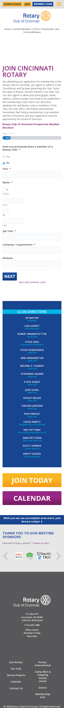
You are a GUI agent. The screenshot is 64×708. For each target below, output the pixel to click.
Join (27, 4)
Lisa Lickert (32, 325)
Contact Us (16, 688)
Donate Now (12, 4)
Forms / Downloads (43, 29)
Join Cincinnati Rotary (28, 71)
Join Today (32, 480)
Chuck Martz (32, 421)
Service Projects (16, 675)
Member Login (43, 4)
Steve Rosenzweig (32, 350)
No (7, 162)
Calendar (32, 498)
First (5, 205)
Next (9, 276)
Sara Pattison (32, 437)
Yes (8, 156)
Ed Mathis (32, 317)
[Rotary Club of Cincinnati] (32, 15)
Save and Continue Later (32, 282)
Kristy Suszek (32, 453)
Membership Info (42, 695)
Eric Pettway (32, 429)
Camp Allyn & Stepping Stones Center (43, 676)
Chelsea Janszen (32, 405)
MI (4, 215)
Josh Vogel (32, 389)
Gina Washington (32, 358)
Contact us (38, 543)
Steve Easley (32, 381)
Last (5, 225)
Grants (43, 687)
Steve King (32, 342)
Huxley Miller (32, 397)
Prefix (6, 194)
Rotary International (43, 664)
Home (8, 29)
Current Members (22, 29)
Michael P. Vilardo (32, 365)
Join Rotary (16, 662)
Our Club (16, 668)
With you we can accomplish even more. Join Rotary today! (32, 519)
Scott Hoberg (32, 445)
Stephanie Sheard (32, 373)
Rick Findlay (32, 413)
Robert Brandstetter (32, 333)
